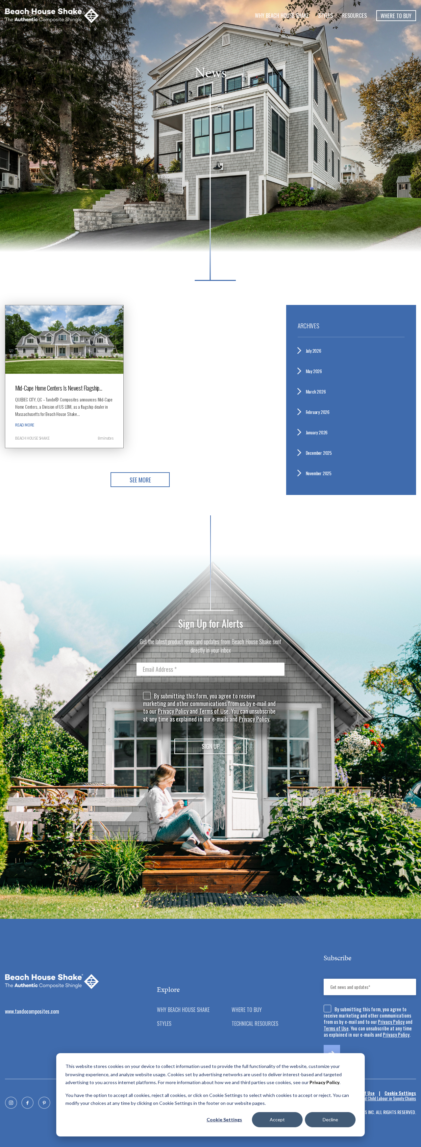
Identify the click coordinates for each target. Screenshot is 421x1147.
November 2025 (321, 473)
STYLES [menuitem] (325, 15)
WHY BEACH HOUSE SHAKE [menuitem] (282, 15)
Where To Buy (396, 16)
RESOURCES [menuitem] (354, 15)
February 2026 (320, 412)
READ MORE (24, 425)
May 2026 (316, 371)
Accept (277, 1119)
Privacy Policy (173, 711)
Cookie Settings (224, 1119)
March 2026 (319, 391)
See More (140, 480)
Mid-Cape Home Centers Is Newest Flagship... (58, 388)
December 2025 (321, 453)
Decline (330, 1119)
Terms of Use (214, 711)
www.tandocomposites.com (32, 1011)
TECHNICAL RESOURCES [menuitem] (255, 1023)
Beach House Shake (32, 438)
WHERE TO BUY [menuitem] (247, 1010)
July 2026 (316, 350)
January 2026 (320, 432)
